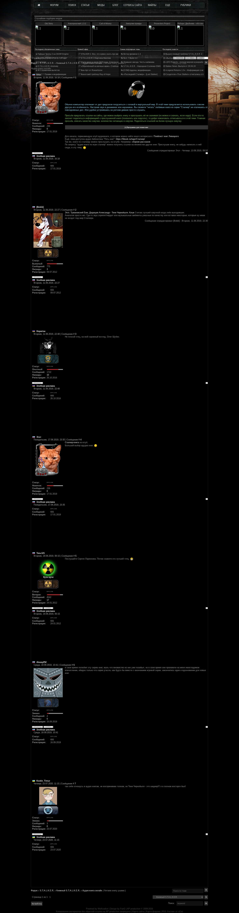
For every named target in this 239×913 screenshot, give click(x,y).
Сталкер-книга (72, 442)
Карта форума (153, 911)
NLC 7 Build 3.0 (130, 58)
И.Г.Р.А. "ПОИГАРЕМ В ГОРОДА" (52, 58)
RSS (164, 911)
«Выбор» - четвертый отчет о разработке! (185, 58)
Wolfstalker (103, 908)
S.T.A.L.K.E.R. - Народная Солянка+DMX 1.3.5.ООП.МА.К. (149, 66)
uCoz (180, 911)
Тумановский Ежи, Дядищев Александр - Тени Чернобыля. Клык (103, 212)
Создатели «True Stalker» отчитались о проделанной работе (193, 74)
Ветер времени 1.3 (132, 54)
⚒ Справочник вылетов (48, 70)
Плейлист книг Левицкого (166, 136)
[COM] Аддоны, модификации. (137, 70)
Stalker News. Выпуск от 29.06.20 (180, 66)
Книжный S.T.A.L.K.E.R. (68, 890)
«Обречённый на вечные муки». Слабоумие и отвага (104, 66)
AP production (133, 908)
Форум (34, 63)
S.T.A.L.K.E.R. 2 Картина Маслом (95, 58)
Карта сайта (138, 911)
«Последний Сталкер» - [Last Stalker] (140, 74)
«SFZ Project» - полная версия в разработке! (186, 62)
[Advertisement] (136, 183)
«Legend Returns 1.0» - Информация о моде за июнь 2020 (192, 70)
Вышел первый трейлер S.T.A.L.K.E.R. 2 (183, 54)
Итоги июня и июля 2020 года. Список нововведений (104, 62)
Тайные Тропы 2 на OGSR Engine (53, 54)
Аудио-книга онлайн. (92, 890)
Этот (67, 212)
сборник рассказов (141, 142)
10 (48, 375)
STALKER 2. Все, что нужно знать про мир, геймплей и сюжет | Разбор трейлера (117, 54)
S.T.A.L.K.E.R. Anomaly (47, 66)
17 (48, 600)
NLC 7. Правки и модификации (51, 74)
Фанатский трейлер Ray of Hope (95, 74)
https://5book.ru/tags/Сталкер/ (130, 139)
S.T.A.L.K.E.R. (47, 890)
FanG (123, 908)
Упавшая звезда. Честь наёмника (138, 62)
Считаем (41, 62)
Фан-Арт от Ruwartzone (91, 70)
